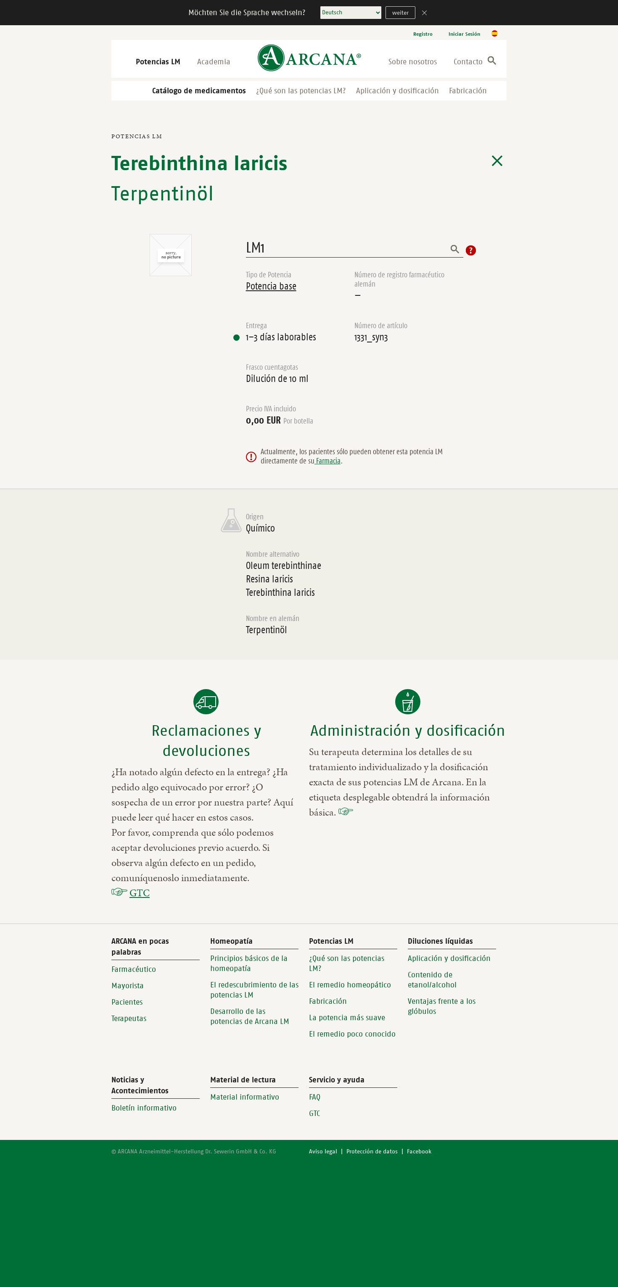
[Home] (309, 58)
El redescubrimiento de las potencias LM (254, 990)
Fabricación (468, 90)
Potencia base (271, 286)
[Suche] (491, 62)
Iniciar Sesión (464, 34)
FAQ (314, 1097)
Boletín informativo (144, 1108)
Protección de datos (372, 1151)
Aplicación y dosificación (397, 90)
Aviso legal (323, 1151)
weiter (400, 12)
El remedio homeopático (350, 985)
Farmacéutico (133, 969)
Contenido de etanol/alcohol (432, 980)
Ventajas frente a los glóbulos (441, 1006)
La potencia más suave (347, 1017)
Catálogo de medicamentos (199, 90)
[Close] (425, 14)
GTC (139, 893)
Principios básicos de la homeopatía (249, 963)
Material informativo (244, 1097)
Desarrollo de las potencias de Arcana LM (249, 1016)
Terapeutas (128, 1018)
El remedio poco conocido (352, 1034)
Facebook (419, 1151)
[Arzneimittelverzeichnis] (497, 160)
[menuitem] (423, 34)
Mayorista (127, 985)
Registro (423, 34)
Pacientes (127, 1002)
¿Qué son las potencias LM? (301, 90)
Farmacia (327, 461)
